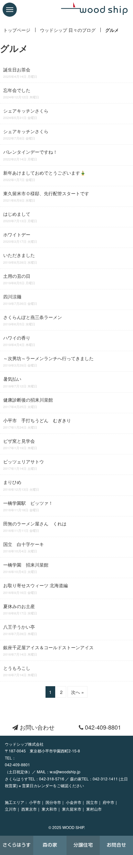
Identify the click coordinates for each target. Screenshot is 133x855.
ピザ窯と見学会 (20, 444)
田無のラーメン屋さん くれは (34, 526)
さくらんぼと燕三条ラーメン (32, 320)
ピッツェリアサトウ (23, 464)
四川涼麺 (20, 299)
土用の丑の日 (19, 279)
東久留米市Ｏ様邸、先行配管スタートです (46, 196)
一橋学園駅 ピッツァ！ (28, 506)
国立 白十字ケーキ (23, 547)
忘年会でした (21, 93)
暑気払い (20, 382)
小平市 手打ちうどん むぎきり (37, 423)
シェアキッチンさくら (25, 113)
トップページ (16, 30)
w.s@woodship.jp (65, 771)
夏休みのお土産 (20, 609)
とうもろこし (20, 671)
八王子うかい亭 (20, 629)
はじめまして (20, 217)
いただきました (20, 258)
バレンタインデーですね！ (30, 155)
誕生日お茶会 (20, 72)
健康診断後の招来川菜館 (28, 402)
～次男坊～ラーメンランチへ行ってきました (48, 361)
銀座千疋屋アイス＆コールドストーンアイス (48, 650)
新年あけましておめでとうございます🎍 (44, 175)
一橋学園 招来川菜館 (25, 567)
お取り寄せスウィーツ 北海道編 (35, 588)
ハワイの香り (19, 340)
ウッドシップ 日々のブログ (68, 30)
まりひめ (21, 485)
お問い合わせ (36, 727)
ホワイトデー (20, 237)
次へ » (77, 692)
